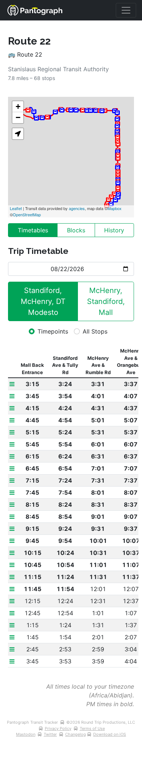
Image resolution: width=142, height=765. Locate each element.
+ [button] (18, 106)
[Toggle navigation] (126, 10)
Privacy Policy (58, 728)
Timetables (33, 230)
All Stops (95, 331)
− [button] (18, 117)
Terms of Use (92, 728)
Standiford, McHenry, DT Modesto (44, 301)
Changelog (75, 734)
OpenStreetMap (27, 214)
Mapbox (114, 208)
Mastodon (25, 734)
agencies (77, 208)
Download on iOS (109, 734)
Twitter (50, 734)
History (114, 230)
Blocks (76, 230)
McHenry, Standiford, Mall (107, 301)
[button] (17, 133)
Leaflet (16, 208)
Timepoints (53, 331)
